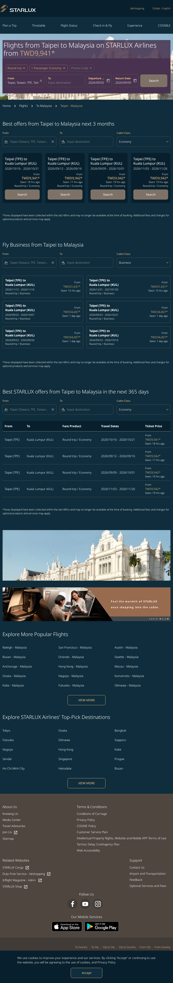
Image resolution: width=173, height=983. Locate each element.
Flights (23, 106)
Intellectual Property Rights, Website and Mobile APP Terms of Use (121, 838)
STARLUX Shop (15, 886)
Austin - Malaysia (126, 647)
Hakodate (65, 768)
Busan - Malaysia (14, 657)
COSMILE (164, 25)
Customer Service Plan (92, 832)
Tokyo (6, 730)
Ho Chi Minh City (14, 768)
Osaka (62, 730)
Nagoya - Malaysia (70, 676)
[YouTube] (85, 904)
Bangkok (120, 730)
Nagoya (8, 749)
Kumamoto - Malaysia (129, 676)
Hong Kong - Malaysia (73, 666)
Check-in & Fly (102, 25)
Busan (119, 768)
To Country (81, 947)
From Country (162, 947)
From (11, 78)
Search (154, 81)
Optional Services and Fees (148, 886)
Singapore (65, 759)
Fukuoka (8, 740)
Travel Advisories (14, 826)
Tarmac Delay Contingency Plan (98, 844)
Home (7, 106)
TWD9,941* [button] (37, 53)
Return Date (123, 78)
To (49, 78)
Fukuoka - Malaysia (71, 685)
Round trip (15, 68)
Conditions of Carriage (92, 814)
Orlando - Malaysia (71, 657)
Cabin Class (123, 133)
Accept (86, 973)
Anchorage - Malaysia (17, 666)
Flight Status (69, 25)
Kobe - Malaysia (13, 685)
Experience (134, 25)
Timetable (38, 25)
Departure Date (97, 78)
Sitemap (8, 839)
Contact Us (137, 867)
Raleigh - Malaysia (15, 647)
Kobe (118, 749)
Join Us (10, 832)
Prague (119, 759)
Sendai (7, 759)
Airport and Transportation (148, 874)
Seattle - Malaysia (127, 657)
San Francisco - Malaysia (75, 647)
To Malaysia (44, 106)
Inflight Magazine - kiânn (22, 880)
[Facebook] (73, 904)
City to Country (127, 947)
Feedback (136, 880)
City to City (109, 947)
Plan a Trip (9, 25)
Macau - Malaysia (126, 666)
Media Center (12, 820)
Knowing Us (10, 814)
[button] (48, 68)
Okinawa (64, 740)
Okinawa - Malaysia (128, 685)
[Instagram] (98, 904)
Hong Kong (65, 749)
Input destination (59, 83)
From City (145, 947)
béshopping (137, 8)
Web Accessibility (88, 850)
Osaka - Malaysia (14, 676)
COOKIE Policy (86, 826)
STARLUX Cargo (16, 867)
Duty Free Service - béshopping (27, 874)
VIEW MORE (86, 700)
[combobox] (29, 141)
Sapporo (120, 740)
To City (95, 947)
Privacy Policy (106, 962)
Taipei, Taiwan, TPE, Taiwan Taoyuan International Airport (23, 83)
